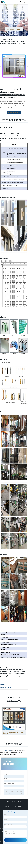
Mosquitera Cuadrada (20, 673)
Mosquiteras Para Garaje (19, 676)
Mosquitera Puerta (4, 667)
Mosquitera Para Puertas (6, 676)
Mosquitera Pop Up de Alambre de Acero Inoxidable (12, 675)
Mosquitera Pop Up (20, 671)
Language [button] (25, 2)
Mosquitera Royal (4, 669)
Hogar (4, 39)
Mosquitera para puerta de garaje (18, 667)
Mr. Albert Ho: (7, 750)
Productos (10, 39)
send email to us (15, 112)
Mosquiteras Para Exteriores (16, 669)
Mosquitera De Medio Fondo (7, 673)
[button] (18, 2)
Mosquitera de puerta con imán (8, 671)
